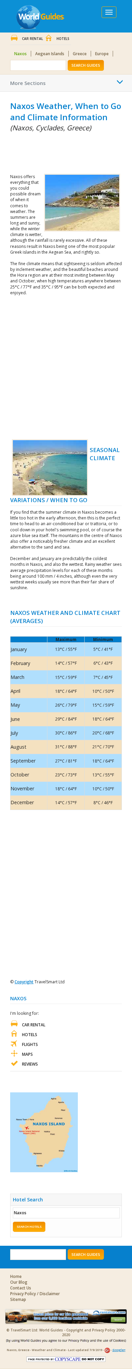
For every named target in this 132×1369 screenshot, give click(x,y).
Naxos (20, 54)
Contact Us (20, 1288)
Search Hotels (29, 1226)
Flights (30, 1044)
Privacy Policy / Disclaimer (35, 1294)
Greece (80, 54)
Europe (102, 54)
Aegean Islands (49, 54)
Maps (27, 1054)
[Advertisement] (44, 151)
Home (16, 1276)
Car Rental (32, 38)
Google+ (119, 1350)
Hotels (63, 38)
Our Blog (18, 1282)
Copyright (24, 982)
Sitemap (18, 1299)
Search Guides (85, 65)
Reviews (30, 1064)
